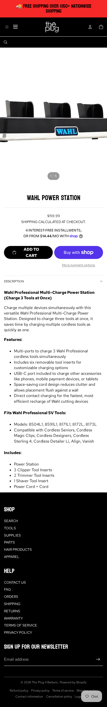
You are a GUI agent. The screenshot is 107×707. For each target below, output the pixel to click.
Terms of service (63, 691)
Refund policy (19, 691)
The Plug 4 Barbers (45, 682)
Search (11, 521)
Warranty (13, 618)
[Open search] (5, 42)
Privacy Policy (18, 632)
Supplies (12, 535)
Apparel (11, 556)
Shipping (12, 604)
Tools (10, 528)
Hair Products (18, 549)
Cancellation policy (59, 697)
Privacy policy (40, 691)
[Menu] (7, 27)
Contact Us (15, 582)
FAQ (7, 589)
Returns (12, 611)
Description (14, 281)
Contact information (29, 697)
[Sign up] (98, 659)
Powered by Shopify (73, 682)
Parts (9, 542)
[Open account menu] (90, 26)
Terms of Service (20, 625)
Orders (11, 596)
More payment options (78, 265)
